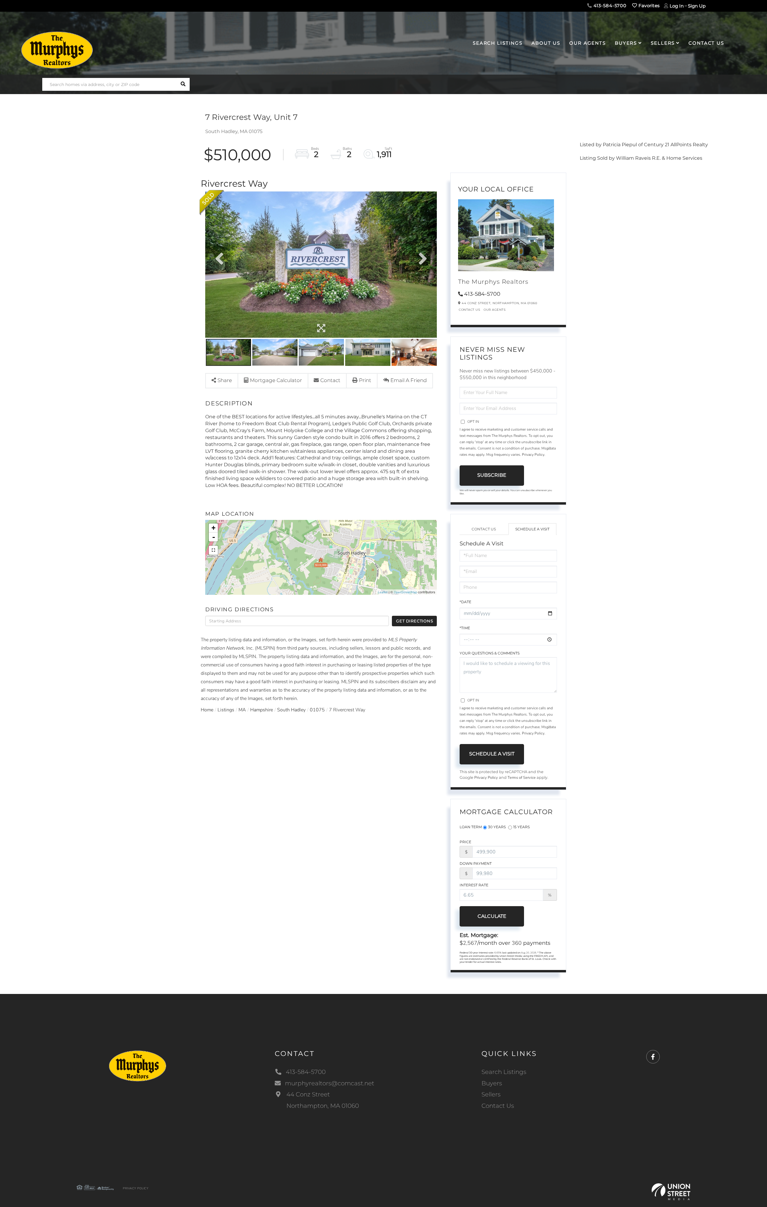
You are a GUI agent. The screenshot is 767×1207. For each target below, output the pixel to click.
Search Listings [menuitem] (498, 43)
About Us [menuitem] (546, 43)
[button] (183, 84)
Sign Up (697, 6)
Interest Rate (474, 885)
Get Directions (414, 620)
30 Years (497, 827)
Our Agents (494, 310)
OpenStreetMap (405, 592)
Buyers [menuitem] (626, 43)
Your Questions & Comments (490, 653)
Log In (677, 6)
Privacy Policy (533, 454)
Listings (226, 710)
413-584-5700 (609, 5)
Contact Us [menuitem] (706, 43)
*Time (465, 628)
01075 (317, 710)
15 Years (521, 827)
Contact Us (469, 310)
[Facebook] (653, 1057)
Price (465, 842)
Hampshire (261, 710)
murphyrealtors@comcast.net (329, 1083)
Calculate (492, 916)
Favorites (648, 5)
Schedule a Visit (532, 529)
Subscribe (491, 475)
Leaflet (383, 592)
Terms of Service (522, 777)
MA (242, 710)
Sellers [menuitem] (663, 43)
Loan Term (471, 827)
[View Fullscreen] (213, 550)
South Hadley (291, 710)
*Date (465, 602)
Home (207, 710)
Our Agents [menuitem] (587, 43)
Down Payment (476, 863)
